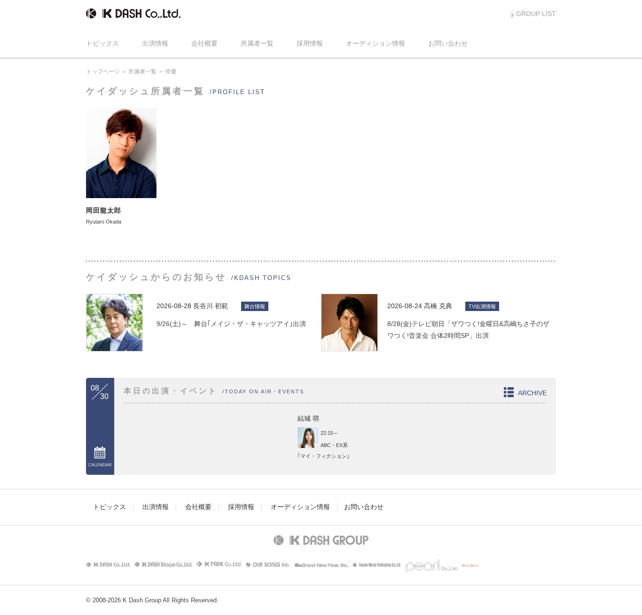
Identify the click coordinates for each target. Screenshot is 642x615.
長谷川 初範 (210, 306)
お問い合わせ (448, 43)
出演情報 (155, 43)
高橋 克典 (438, 306)
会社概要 (204, 43)
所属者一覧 (257, 43)
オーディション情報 (375, 43)
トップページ (103, 71)
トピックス (102, 43)
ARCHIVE (532, 393)
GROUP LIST (536, 13)
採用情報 (310, 43)
